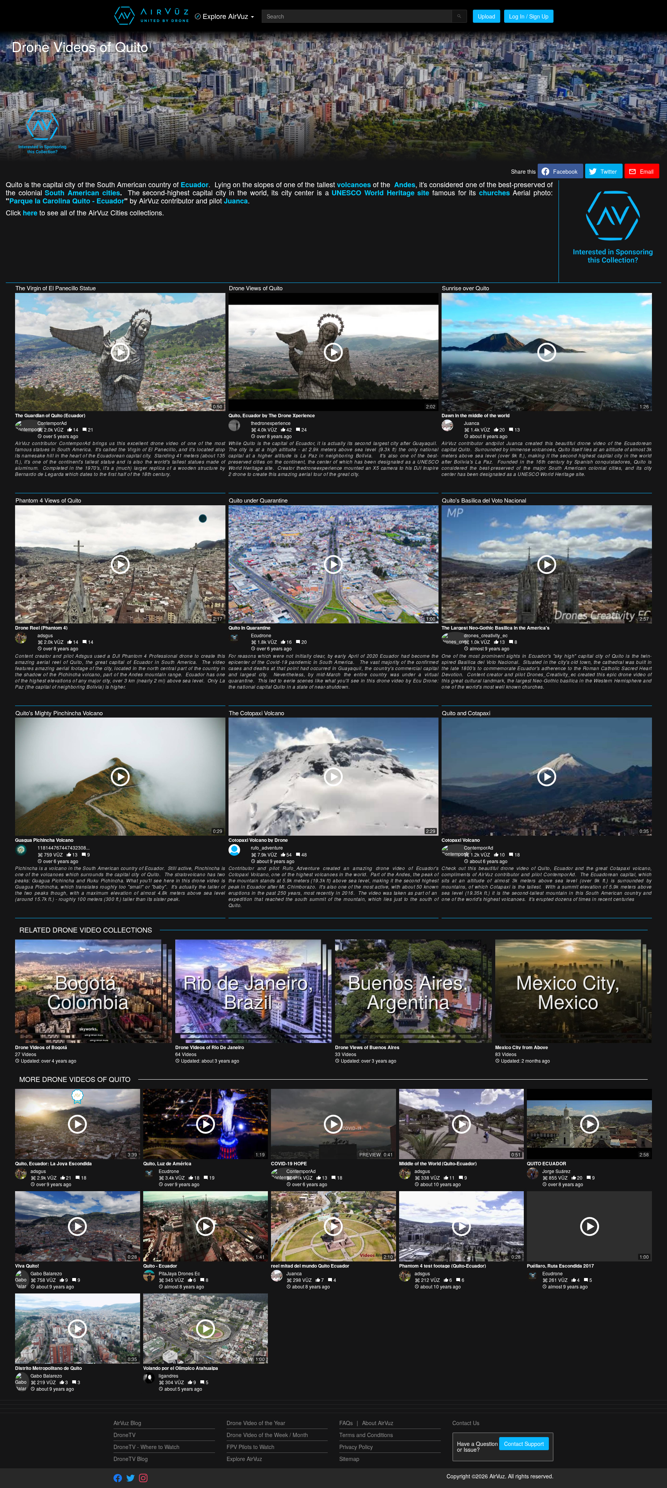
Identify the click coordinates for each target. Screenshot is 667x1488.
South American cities (82, 193)
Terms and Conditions (366, 1435)
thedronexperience (271, 423)
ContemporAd (52, 423)
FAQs (346, 1423)
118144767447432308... (63, 847)
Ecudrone (261, 635)
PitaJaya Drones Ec (179, 1273)
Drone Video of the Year (256, 1423)
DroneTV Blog (130, 1459)
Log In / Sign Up (528, 16)
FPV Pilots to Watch (250, 1447)
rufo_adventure (267, 847)
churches (494, 193)
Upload (486, 16)
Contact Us (465, 1423)
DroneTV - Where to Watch (146, 1447)
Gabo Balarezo (46, 1273)
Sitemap (349, 1459)
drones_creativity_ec (486, 635)
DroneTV (124, 1435)
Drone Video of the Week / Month (267, 1435)
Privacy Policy (356, 1447)
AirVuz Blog (127, 1423)
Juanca (471, 423)
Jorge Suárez (556, 1171)
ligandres (168, 1375)
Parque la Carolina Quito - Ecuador (66, 201)
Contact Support (524, 1443)
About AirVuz (377, 1423)
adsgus (45, 635)
